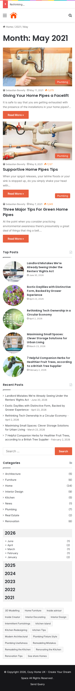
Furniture (10, 479)
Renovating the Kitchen (48, 649)
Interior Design (14, 491)
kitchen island (43, 623)
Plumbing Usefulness (16, 643)
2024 (10, 573)
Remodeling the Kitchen (18, 649)
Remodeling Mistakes (44, 643)
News (8, 503)
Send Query (37, 684)
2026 (10, 533)
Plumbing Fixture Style (45, 636)
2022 (10, 590)
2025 (10, 565)
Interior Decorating (35, 617)
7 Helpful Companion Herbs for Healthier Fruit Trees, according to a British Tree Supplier (49, 362)
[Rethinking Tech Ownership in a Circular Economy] (13, 319)
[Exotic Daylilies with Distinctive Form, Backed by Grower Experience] (13, 295)
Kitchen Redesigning (16, 630)
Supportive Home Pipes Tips (30, 169)
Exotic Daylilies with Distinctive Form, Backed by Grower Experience (49, 291)
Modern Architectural (16, 636)
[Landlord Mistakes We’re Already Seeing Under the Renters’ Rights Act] (13, 271)
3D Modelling (12, 610)
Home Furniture (33, 610)
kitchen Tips (39, 630)
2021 (18, 26)
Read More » (16, 115)
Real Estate (12, 515)
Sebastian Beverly (15, 90)
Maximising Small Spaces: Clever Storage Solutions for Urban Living (47, 338)
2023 (10, 582)
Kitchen (10, 497)
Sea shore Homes (37, 656)
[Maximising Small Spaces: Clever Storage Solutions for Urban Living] (13, 342)
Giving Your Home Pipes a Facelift (36, 95)
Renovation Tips (13, 656)
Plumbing (11, 509)
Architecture (13, 473)
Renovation (12, 521)
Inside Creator (12, 617)
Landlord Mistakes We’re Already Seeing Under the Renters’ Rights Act (44, 267)
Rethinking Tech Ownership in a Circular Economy (39, 4)
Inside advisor (54, 610)
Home (9, 26)
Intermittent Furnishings (17, 623)
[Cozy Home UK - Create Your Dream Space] (25, 15)
